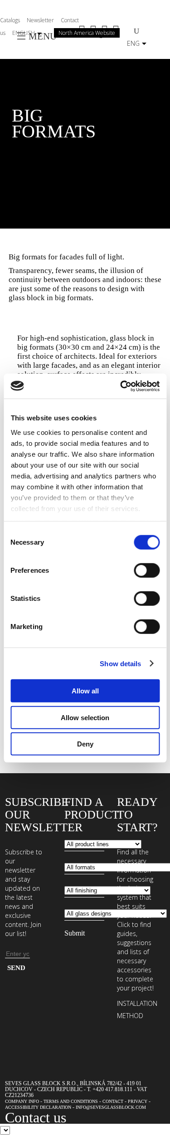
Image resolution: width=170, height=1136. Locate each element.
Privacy (137, 1101)
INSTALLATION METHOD (137, 1009)
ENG (133, 43)
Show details (120, 663)
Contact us (35, 1117)
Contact (112, 1101)
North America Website (86, 33)
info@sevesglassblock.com (111, 1107)
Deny (85, 744)
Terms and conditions (71, 1101)
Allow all (85, 691)
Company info (22, 1101)
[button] (85, 123)
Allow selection (85, 717)
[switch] (147, 570)
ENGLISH (23, 33)
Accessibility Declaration (38, 1107)
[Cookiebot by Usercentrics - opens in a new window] (121, 386)
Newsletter (40, 20)
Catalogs (10, 20)
